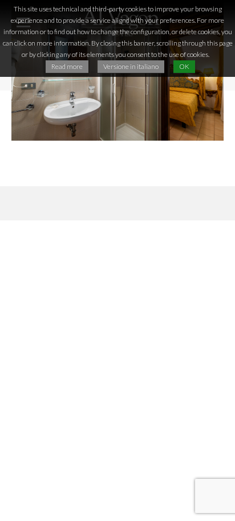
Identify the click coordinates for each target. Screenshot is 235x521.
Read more (67, 66)
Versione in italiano (131, 66)
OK (184, 66)
